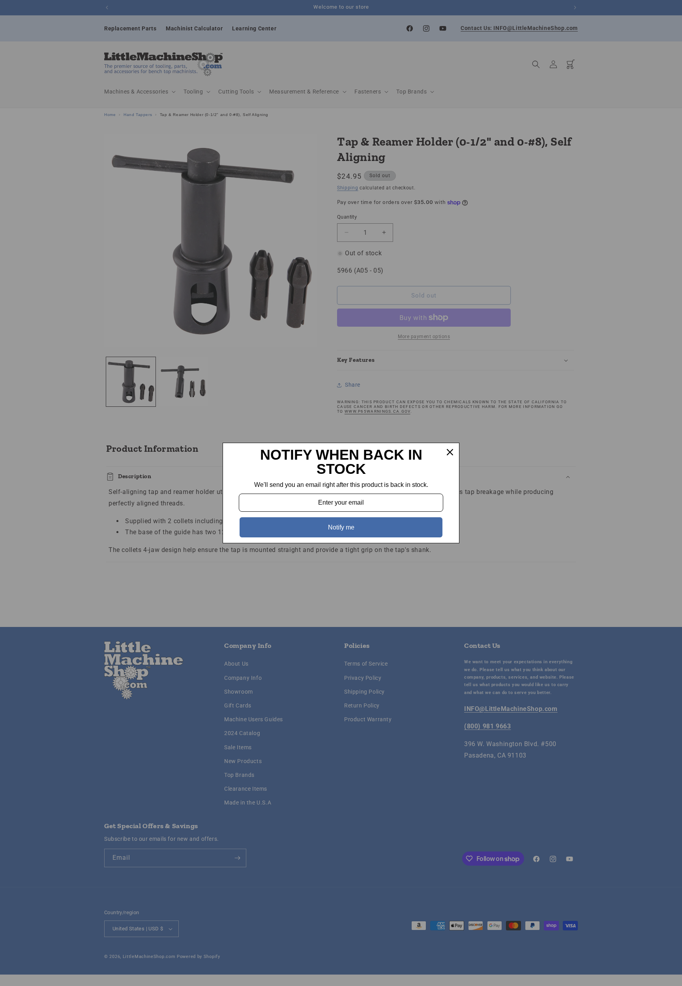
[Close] (449, 452)
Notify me (341, 527)
